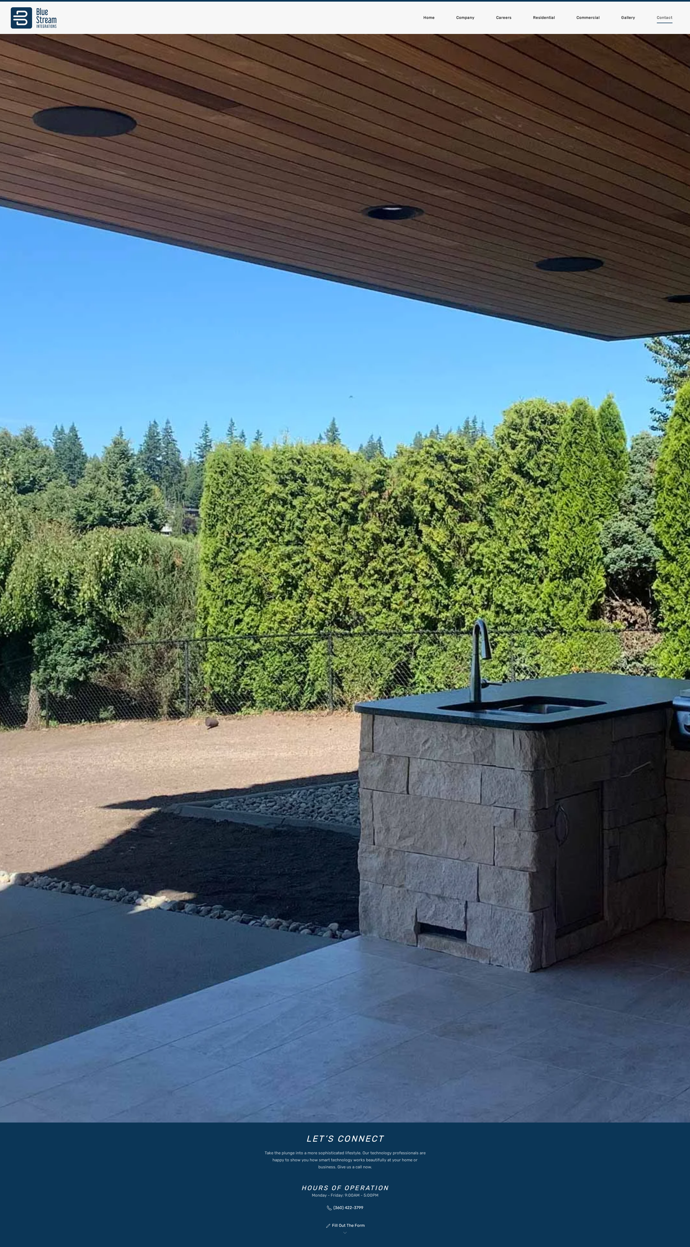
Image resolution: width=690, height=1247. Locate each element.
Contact (664, 17)
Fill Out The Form (348, 1225)
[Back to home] (34, 18)
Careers (504, 17)
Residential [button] (544, 17)
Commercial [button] (588, 17)
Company (465, 17)
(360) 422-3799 (348, 1207)
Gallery (628, 17)
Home (429, 17)
